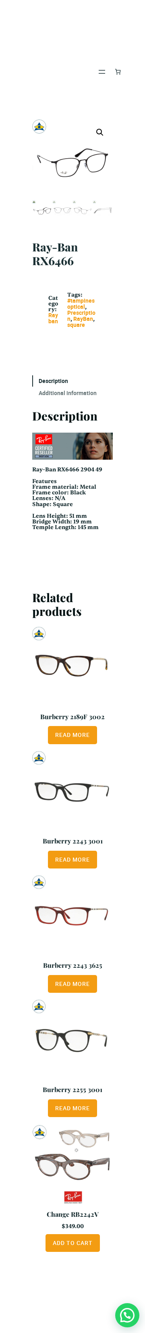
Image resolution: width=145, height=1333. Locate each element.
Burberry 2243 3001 (73, 841)
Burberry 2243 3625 (72, 965)
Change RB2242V (73, 1214)
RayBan (83, 318)
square (76, 325)
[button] (100, 132)
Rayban (53, 318)
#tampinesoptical (81, 303)
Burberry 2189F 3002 (72, 716)
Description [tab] (53, 381)
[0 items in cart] (118, 72)
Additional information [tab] (68, 393)
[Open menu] (102, 72)
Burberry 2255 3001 (72, 1089)
